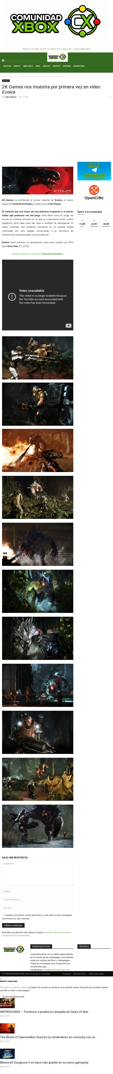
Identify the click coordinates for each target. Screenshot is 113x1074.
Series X (17, 66)
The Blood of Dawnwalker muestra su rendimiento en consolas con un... (48, 1037)
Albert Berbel (10, 97)
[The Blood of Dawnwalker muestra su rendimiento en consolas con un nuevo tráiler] (56, 1028)
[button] (107, 56)
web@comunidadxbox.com (57, 969)
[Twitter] (12, 71)
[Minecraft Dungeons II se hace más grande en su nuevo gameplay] (56, 1054)
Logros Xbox (79, 66)
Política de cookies (96, 973)
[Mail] (7, 71)
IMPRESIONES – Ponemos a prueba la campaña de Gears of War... (45, 1012)
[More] (50, 158)
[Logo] (24, 61)
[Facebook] (5, 71)
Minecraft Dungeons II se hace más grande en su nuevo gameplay (44, 1062)
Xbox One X (28, 66)
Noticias (7, 66)
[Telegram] (43, 158)
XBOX (38, 66)
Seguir (94, 220)
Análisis (46, 66)
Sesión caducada (8, 981)
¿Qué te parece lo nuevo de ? (37, 253)
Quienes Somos (79, 973)
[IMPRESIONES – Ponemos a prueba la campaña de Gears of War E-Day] (56, 1003)
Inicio (4, 76)
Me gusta (82, 220)
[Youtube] (14, 71)
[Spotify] (10, 71)
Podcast (56, 66)
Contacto (66, 973)
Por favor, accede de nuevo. (13, 987)
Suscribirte (106, 220)
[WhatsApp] (36, 158)
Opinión (66, 66)
